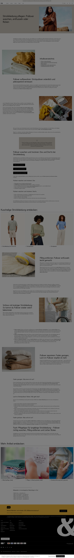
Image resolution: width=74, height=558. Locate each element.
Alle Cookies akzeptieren (60, 556)
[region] (37, 556)
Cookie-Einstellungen (52, 556)
